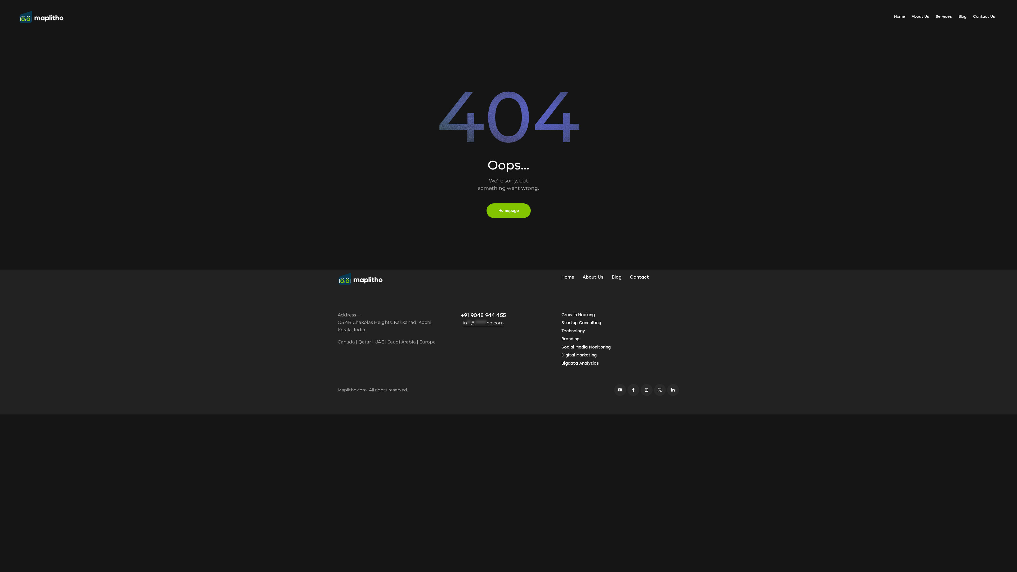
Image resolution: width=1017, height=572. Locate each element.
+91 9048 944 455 (483, 315)
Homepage (508, 210)
